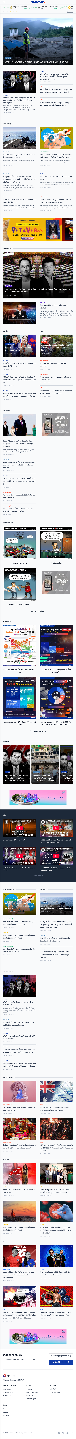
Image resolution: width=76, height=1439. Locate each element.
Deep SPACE (7, 1389)
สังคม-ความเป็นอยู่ (32, 1392)
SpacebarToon (8, 1392)
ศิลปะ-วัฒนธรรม (55, 1392)
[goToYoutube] (67, 1433)
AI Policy (6, 1415)
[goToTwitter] (63, 1433)
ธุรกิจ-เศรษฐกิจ (31, 1399)
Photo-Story (7, 1395)
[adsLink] (56, 424)
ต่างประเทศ (29, 1395)
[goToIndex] (38, 2)
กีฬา (51, 1395)
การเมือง (29, 1389)
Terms (5, 1409)
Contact (5, 1412)
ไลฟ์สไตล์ (53, 1389)
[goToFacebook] (59, 1433)
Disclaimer (70, 12)
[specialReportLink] (41, 229)
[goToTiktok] (72, 1433)
